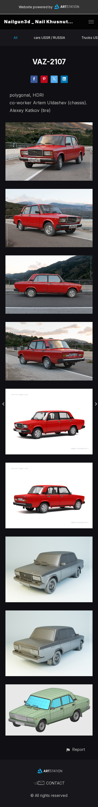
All (15, 38)
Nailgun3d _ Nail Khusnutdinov (43, 21)
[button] (75, 749)
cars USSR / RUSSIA (49, 38)
